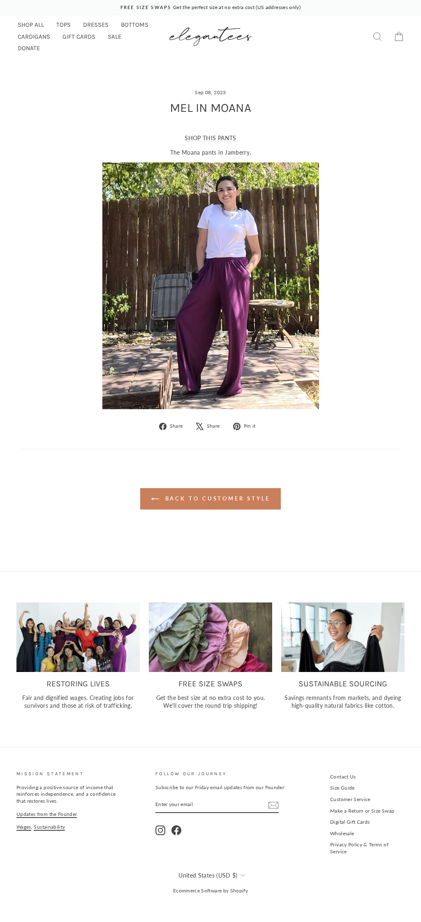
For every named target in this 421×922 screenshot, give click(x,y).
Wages (23, 827)
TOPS (63, 24)
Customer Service (350, 799)
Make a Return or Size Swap (362, 811)
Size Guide (342, 788)
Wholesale (342, 833)
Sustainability (49, 827)
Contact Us (343, 777)
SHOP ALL (31, 24)
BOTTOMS (134, 24)
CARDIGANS (34, 36)
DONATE (29, 48)
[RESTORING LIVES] (78, 637)
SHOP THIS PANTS (210, 137)
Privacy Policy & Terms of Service (359, 848)
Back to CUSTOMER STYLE (216, 498)
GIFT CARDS (78, 36)
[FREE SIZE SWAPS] (210, 637)
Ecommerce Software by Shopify (210, 890)
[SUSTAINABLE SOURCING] (343, 637)
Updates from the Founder (46, 814)
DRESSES (96, 24)
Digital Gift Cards (350, 822)
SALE (114, 36)
